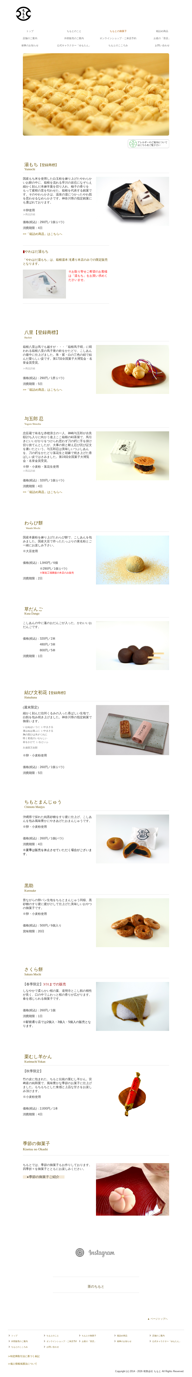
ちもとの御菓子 (118, 31)
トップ (30, 31)
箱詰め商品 (162, 31)
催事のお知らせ (29, 45)
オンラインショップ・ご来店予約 (118, 38)
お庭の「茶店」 (162, 38)
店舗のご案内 (30, 38)
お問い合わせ (162, 45)
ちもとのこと (74, 31)
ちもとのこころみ (118, 45)
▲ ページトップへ (157, 1318)
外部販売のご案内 (74, 38)
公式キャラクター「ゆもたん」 (74, 45)
